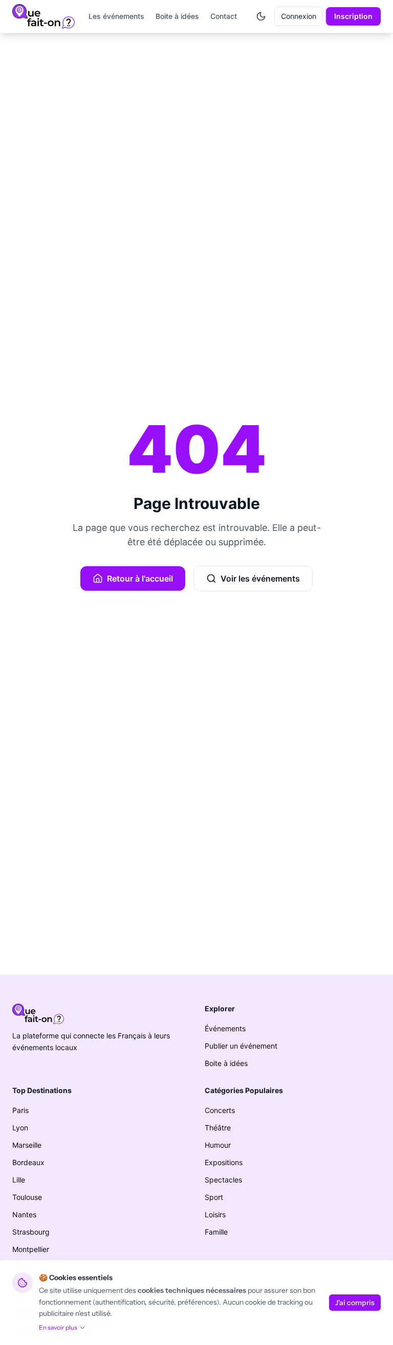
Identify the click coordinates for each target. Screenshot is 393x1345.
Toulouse (27, 1197)
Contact (223, 16)
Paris (20, 1110)
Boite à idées (177, 16)
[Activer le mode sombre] (261, 16)
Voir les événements (260, 578)
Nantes (24, 1214)
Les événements (116, 16)
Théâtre (218, 1127)
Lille (18, 1179)
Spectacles (223, 1179)
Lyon (20, 1127)
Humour (218, 1145)
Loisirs (215, 1214)
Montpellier (30, 1249)
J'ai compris (355, 1302)
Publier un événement (241, 1045)
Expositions (224, 1162)
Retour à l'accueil (140, 578)
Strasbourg (31, 1231)
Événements (225, 1028)
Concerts (220, 1110)
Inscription (353, 16)
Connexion (298, 16)
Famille (216, 1231)
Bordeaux (28, 1162)
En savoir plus (58, 1327)
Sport (214, 1197)
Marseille (26, 1145)
